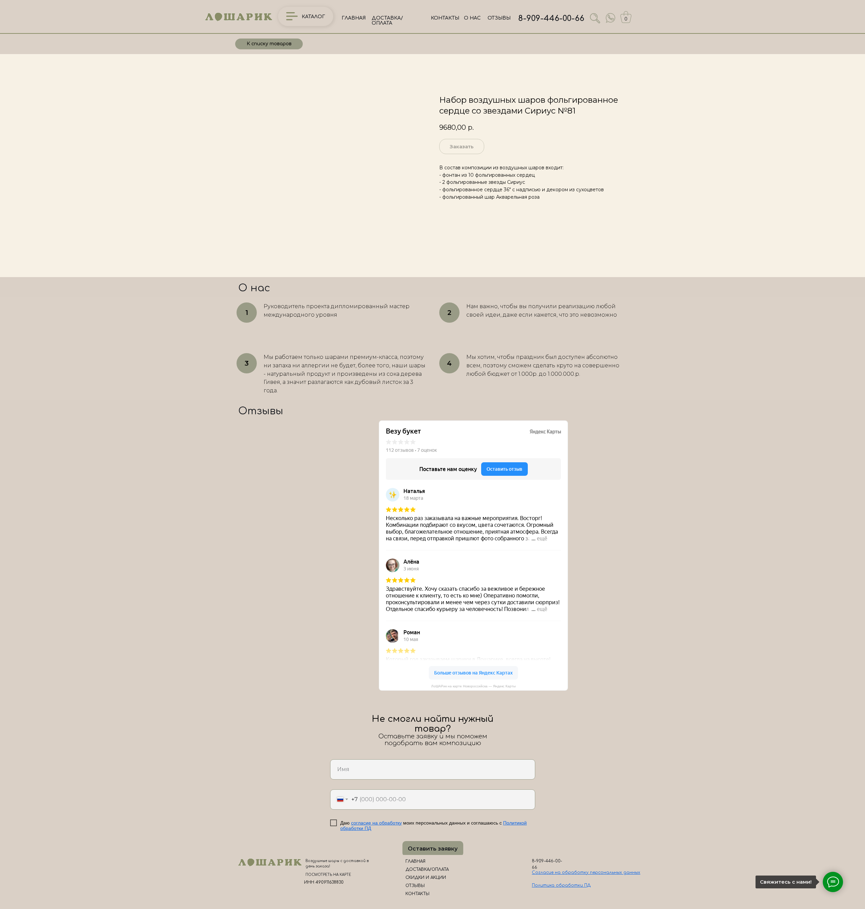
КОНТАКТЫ (445, 18)
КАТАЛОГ (313, 16)
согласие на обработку (376, 823)
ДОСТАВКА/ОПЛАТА (387, 21)
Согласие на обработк (559, 872)
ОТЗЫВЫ (499, 18)
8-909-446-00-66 (551, 18)
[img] (611, 18)
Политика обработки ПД (561, 885)
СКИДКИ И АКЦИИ (425, 877)
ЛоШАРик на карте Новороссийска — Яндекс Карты (473, 686)
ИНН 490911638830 (324, 882)
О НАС (472, 18)
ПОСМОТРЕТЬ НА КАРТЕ (328, 875)
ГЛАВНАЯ (354, 18)
